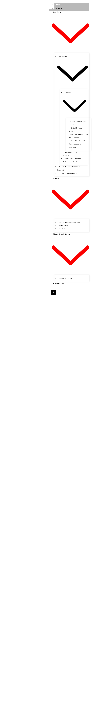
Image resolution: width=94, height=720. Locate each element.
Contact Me (58, 283)
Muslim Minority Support (71, 153)
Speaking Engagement (68, 173)
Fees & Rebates (65, 278)
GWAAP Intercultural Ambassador (78, 136)
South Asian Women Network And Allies (72, 160)
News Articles (64, 226)
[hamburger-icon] (51, 6)
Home (59, 5)
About (59, 8)
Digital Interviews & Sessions (71, 222)
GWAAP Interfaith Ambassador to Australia (77, 144)
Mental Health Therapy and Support (69, 168)
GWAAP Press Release (75, 129)
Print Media (64, 229)
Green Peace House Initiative (77, 123)
